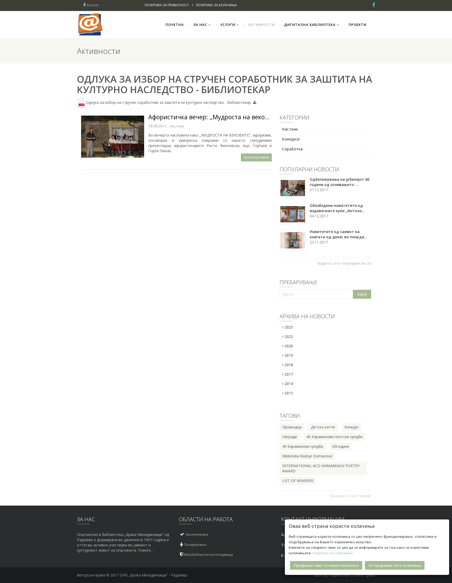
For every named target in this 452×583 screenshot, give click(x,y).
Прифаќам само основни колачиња (326, 565)
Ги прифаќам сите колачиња (394, 565)
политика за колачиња (332, 553)
